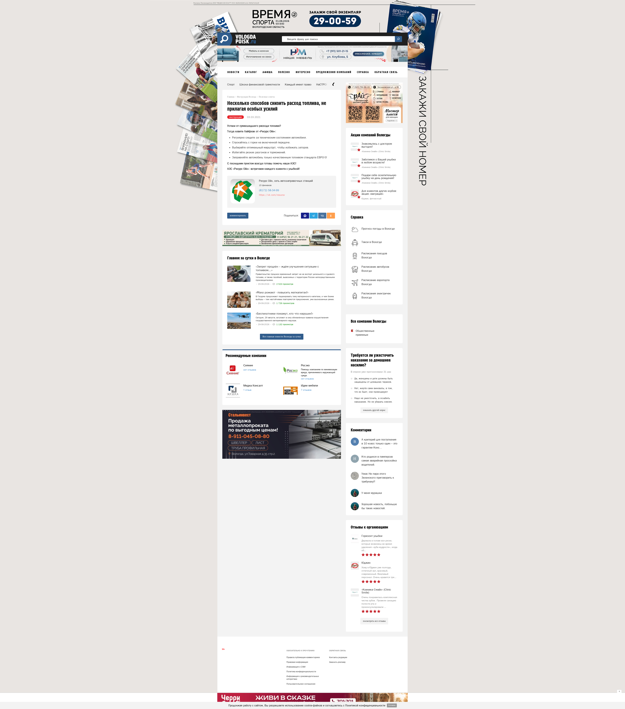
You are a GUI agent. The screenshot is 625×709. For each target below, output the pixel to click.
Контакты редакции (338, 657)
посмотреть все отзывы (374, 621)
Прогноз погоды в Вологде (378, 228)
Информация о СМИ (296, 667)
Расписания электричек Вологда (376, 295)
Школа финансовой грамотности (259, 84)
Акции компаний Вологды (370, 135)
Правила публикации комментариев (303, 657)
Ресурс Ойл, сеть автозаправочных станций (286, 180)
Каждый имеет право (298, 84)
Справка (357, 217)
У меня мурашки (371, 493)
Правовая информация (297, 662)
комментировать (238, 215)
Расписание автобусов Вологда (375, 268)
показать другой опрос (374, 410)
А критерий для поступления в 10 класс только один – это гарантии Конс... (379, 443)
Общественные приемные (362, 332)
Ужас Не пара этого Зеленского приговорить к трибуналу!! (377, 477)
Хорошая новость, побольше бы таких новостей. (379, 506)
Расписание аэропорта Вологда (375, 282)
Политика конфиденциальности (301, 671)
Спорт (231, 84)
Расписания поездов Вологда (374, 255)
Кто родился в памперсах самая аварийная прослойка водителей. (379, 460)
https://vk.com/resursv (272, 194)
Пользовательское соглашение (300, 684)
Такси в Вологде (371, 242)
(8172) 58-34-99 (269, 190)
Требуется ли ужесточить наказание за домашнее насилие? (372, 360)
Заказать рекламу (337, 662)
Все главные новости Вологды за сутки (282, 336)
